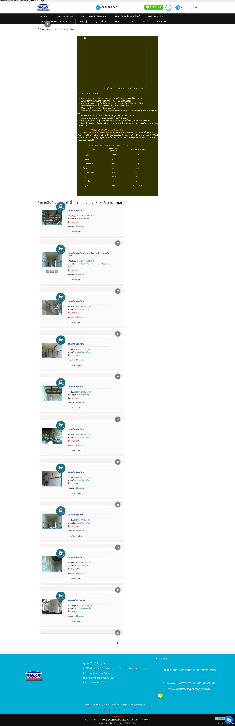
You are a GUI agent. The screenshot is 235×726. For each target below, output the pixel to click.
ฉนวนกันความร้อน (76, 210)
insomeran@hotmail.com (102, 678)
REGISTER (194, 7)
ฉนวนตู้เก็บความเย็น (76, 600)
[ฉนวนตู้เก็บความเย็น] (52, 614)
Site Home (45, 29)
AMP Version (117, 717)
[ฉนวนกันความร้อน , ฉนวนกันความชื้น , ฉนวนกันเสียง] (52, 267)
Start (126, 723)
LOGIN (184, 7)
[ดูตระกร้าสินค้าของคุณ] (168, 8)
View (133, 723)
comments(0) (78, 232)
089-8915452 (110, 7)
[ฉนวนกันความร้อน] (52, 224)
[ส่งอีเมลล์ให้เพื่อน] (117, 243)
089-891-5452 (97, 682)
